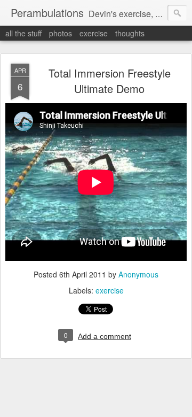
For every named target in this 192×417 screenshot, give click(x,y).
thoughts (130, 33)
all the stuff (23, 33)
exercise (93, 33)
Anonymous (138, 274)
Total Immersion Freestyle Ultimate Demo (110, 80)
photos (60, 33)
